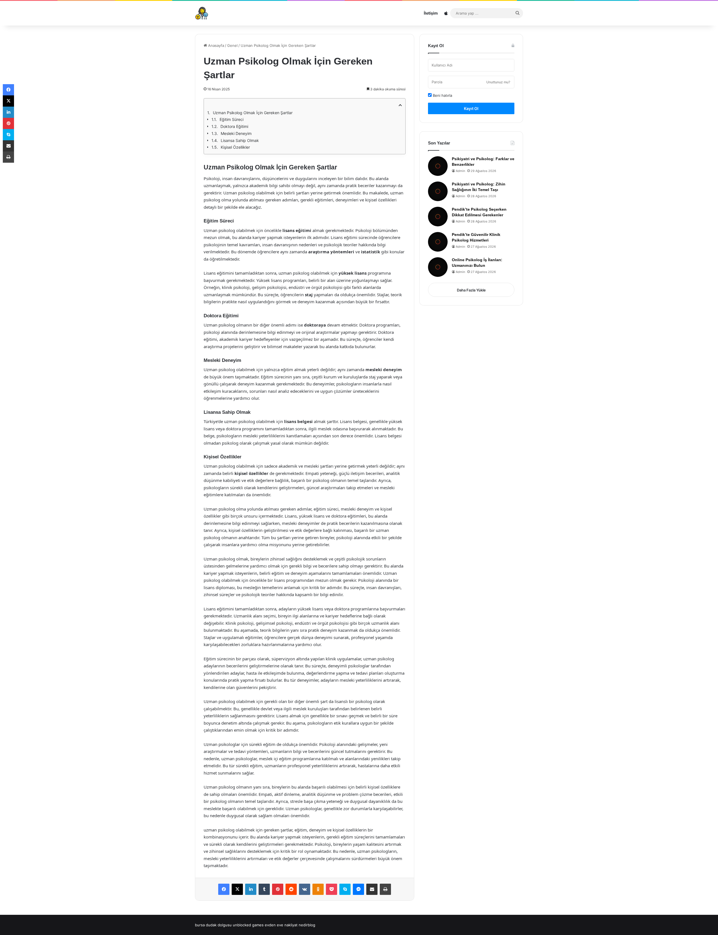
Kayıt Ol (471, 108)
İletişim (431, 13)
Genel (232, 45)
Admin (460, 171)
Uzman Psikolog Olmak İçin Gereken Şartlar (253, 112)
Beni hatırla (442, 95)
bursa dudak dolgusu (213, 925)
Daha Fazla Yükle (471, 290)
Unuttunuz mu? (498, 82)
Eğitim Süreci (231, 119)
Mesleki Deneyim (236, 133)
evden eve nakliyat (281, 925)
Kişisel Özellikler (235, 147)
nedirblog (307, 925)
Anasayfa (215, 45)
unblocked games (248, 925)
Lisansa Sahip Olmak (240, 140)
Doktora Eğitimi (234, 126)
